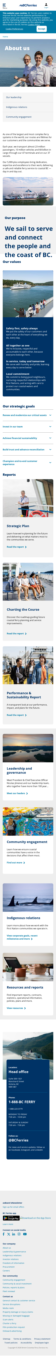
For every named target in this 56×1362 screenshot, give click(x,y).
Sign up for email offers (13, 1207)
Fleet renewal (9, 1291)
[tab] (28, 415)
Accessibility (26, 1342)
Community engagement (14, 1280)
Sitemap (6, 1339)
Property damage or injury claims (18, 1312)
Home (5, 36)
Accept (41, 28)
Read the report (15, 546)
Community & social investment (17, 1283)
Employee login (42, 1342)
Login (46, 7)
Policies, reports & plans (14, 1287)
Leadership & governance (14, 1251)
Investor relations (11, 1259)
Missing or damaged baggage (16, 1315)
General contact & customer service (19, 1300)
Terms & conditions (22, 1339)
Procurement (9, 1267)
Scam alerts (8, 1319)
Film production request (14, 1327)
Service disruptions (11, 1304)
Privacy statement (42, 1339)
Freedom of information (13, 1263)
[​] (8, 1235)
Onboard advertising (12, 1331)
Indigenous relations (12, 1255)
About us (7, 1248)
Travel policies (11, 1342)
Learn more (8, 1224)
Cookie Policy (34, 24)
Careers (6, 1270)
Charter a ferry (9, 1323)
